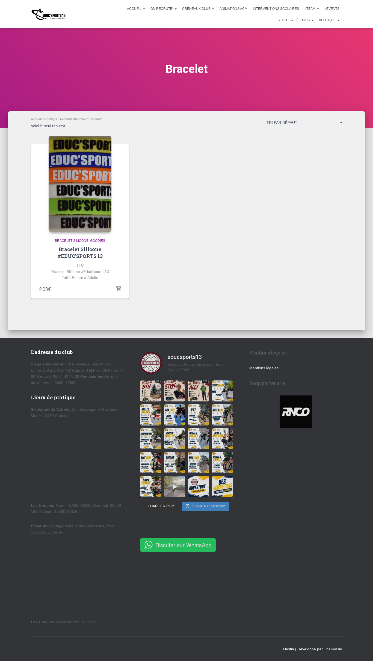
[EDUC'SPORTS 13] (48, 14)
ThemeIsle (333, 649)
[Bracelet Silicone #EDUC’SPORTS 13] (80, 184)
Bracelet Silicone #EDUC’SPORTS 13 (80, 252)
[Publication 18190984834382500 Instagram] (222, 391)
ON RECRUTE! (162, 9)
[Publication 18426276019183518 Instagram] (174, 391)
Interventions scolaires (276, 9)
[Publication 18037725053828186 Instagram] (150, 391)
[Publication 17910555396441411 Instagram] (150, 462)
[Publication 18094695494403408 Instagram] (198, 391)
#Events (331, 9)
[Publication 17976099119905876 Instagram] (222, 486)
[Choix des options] (118, 289)
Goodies (97, 241)
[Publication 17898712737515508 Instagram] (222, 462)
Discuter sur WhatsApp (183, 545)
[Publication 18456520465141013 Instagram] (174, 462)
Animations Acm (233, 9)
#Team (310, 9)
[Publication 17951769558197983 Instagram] (174, 414)
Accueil (134, 9)
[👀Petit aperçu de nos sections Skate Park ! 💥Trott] (174, 486)
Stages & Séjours (294, 20)
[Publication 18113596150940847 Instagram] (150, 438)
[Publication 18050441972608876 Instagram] (174, 438)
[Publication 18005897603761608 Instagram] (222, 438)
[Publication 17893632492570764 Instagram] (150, 414)
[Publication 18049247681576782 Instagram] (198, 438)
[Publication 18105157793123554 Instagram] (198, 414)
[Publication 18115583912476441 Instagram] (150, 486)
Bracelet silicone (71, 241)
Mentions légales (264, 368)
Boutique (328, 20)
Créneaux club (196, 9)
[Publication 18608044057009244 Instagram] (198, 486)
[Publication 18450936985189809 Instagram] (222, 414)
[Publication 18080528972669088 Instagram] (198, 462)
